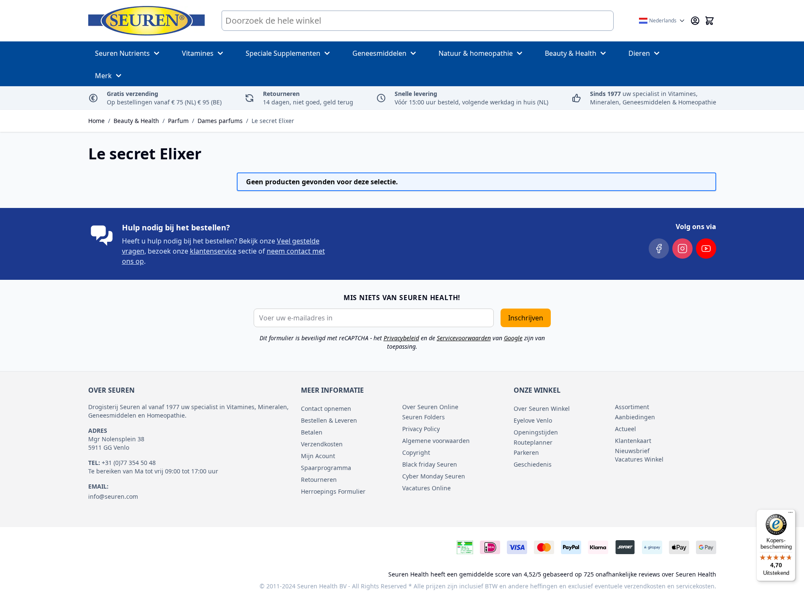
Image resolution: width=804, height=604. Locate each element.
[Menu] (790, 514)
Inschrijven (525, 317)
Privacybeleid (401, 338)
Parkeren (526, 452)
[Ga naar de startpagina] (146, 21)
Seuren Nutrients (122, 53)
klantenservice (213, 251)
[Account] (695, 20)
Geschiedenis (533, 464)
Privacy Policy (421, 429)
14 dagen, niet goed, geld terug (308, 98)
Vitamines (198, 53)
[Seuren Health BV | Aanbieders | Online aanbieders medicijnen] (465, 549)
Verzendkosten (322, 444)
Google (513, 338)
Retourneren (319, 480)
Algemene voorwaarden (436, 441)
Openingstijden (536, 432)
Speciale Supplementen (283, 53)
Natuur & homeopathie (476, 53)
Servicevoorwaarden (464, 338)
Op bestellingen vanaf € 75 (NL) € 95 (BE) (164, 98)
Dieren (639, 53)
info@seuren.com (113, 496)
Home (96, 121)
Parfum (178, 121)
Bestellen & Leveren (329, 420)
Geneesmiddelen (379, 53)
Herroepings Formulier (333, 491)
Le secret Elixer (273, 121)
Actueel (625, 429)
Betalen (311, 432)
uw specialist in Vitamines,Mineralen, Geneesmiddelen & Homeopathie (653, 98)
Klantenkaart (633, 441)
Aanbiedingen (635, 417)
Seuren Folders (423, 417)
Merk (103, 75)
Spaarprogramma (326, 468)
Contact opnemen (326, 408)
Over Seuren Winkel (542, 408)
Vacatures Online (426, 488)
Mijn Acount (318, 456)
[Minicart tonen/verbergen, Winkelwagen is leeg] (709, 20)
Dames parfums (220, 121)
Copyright (416, 452)
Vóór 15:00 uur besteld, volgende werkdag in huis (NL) (471, 98)
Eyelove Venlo (533, 420)
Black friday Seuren (429, 464)
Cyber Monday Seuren (433, 476)
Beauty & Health (570, 53)
